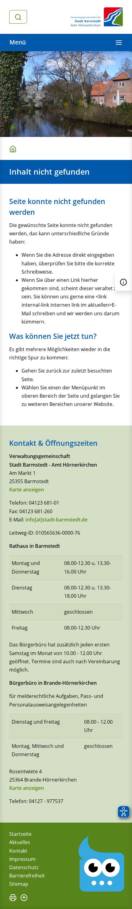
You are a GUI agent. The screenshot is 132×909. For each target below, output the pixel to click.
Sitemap (18, 884)
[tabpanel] (66, 94)
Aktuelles (19, 842)
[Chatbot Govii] (101, 864)
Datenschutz (23, 867)
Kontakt (18, 850)
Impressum (22, 859)
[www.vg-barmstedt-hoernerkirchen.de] (14, 148)
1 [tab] (12, 127)
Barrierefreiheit (27, 875)
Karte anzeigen (26, 489)
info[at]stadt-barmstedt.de (56, 519)
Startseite (20, 834)
